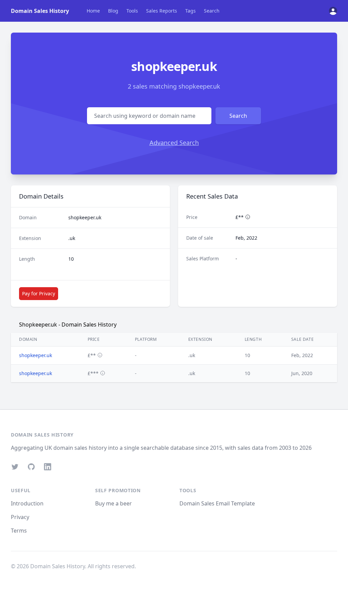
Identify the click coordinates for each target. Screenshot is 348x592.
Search (212, 10)
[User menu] (333, 11)
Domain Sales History (40, 11)
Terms (19, 530)
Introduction (27, 503)
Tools (132, 10)
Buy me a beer (113, 503)
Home (93, 10)
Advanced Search (174, 142)
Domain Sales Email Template (217, 503)
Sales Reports (161, 10)
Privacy (20, 517)
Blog (113, 10)
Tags (190, 10)
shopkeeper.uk (35, 355)
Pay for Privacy (38, 293)
